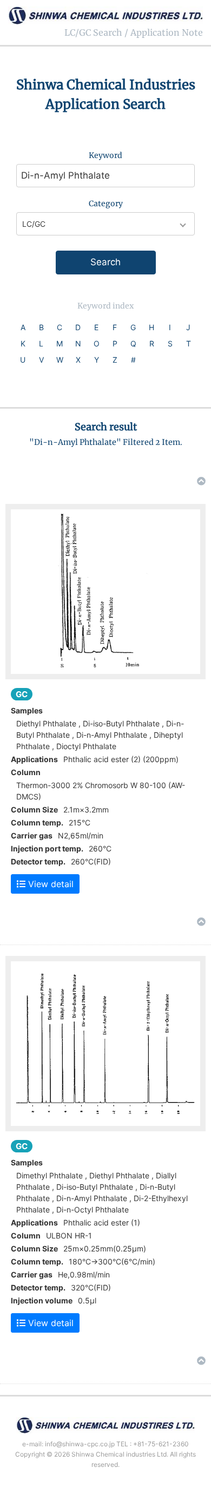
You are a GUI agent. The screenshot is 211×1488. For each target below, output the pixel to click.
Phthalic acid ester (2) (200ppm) (121, 759)
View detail (49, 884)
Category (106, 203)
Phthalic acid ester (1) (101, 1222)
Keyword (105, 155)
